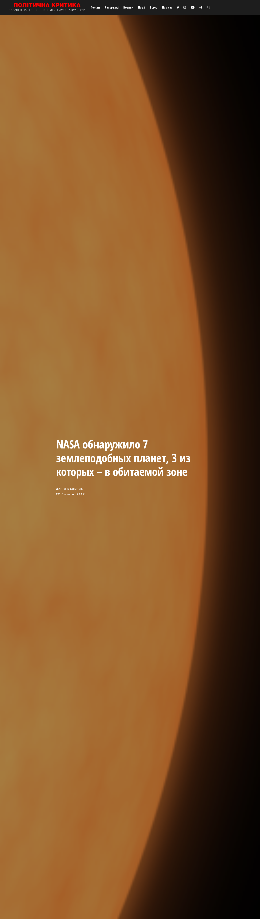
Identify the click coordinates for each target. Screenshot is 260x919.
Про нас (167, 7)
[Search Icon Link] (208, 7)
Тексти (95, 7)
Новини (128, 7)
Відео (153, 7)
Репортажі (112, 7)
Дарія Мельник (69, 488)
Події (141, 7)
